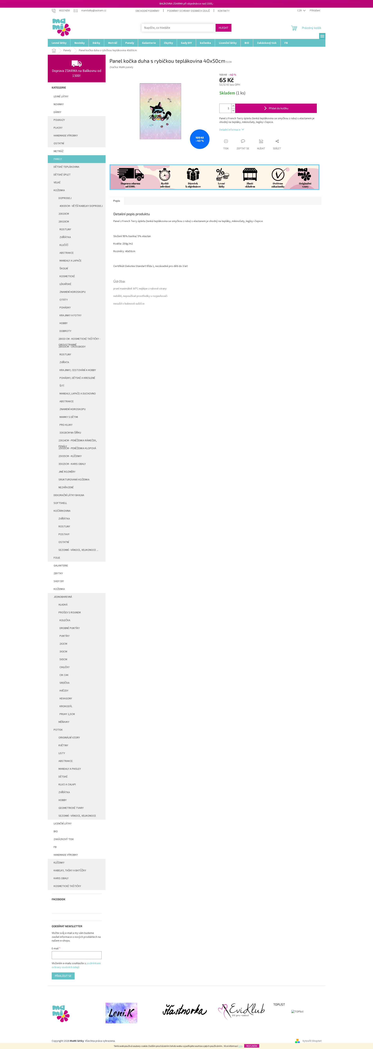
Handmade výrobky (66, 855)
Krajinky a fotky (70, 315)
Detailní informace (229, 130)
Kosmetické (67, 276)
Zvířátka (65, 237)
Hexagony (66, 699)
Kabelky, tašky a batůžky (70, 871)
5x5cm (63, 659)
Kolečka (65, 620)
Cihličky (65, 667)
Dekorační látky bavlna (69, 495)
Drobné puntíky (70, 628)
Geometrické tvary (71, 808)
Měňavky (64, 722)
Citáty (64, 300)
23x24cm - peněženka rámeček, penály (78, 441)
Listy (62, 753)
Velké (57, 183)
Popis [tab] (116, 201)
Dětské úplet (62, 175)
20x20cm (64, 214)
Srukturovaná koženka (74, 480)
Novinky (59, 104)
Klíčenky (59, 863)
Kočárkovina (62, 511)
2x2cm (63, 644)
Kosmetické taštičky (67, 886)
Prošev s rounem (70, 613)
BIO (56, 831)
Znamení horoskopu (73, 292)
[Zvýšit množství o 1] (233, 106)
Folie (57, 558)
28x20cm (64, 222)
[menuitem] (59, 43)
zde (240, 1046)
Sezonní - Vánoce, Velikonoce (77, 816)
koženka (59, 589)
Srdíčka (65, 683)
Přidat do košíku (278, 108)
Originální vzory (69, 738)
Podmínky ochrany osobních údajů (188, 11)
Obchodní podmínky (147, 11)
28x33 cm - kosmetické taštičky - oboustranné (79, 340)
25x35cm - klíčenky (70, 456)
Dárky (57, 112)
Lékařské (65, 284)
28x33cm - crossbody (72, 347)
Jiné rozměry (67, 472)
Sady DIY (59, 581)
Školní (64, 269)
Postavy (64, 534)
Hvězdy (64, 691)
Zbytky (58, 573)
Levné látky (61, 97)
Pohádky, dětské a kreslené (77, 378)
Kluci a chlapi (67, 785)
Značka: (121, 67)
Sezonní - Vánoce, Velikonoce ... (78, 550)
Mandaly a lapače (70, 261)
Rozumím (251, 1046)
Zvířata (64, 362)
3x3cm (63, 652)
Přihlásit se (63, 975)
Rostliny (65, 229)
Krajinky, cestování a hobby (78, 370)
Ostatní (59, 143)
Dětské (63, 777)
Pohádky (65, 308)
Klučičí (64, 245)
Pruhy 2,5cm (67, 714)
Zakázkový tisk (64, 839)
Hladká (63, 605)
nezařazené (66, 487)
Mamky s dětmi (69, 417)
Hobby (64, 323)
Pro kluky (66, 425)
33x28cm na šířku (70, 433)
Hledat (223, 27)
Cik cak (64, 675)
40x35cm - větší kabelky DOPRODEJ (81, 206)
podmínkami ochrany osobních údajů (76, 965)
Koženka (59, 190)
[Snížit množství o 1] (233, 110)
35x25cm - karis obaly (72, 464)
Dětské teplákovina (66, 167)
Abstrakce (67, 253)
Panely (58, 159)
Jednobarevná (63, 597)
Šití (62, 386)
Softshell (60, 503)
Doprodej (65, 198)
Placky (58, 128)
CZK (299, 10)
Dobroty (65, 331)
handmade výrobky (66, 136)
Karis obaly (61, 878)
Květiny (63, 745)
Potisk (58, 730)
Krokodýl (66, 706)
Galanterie (61, 566)
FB (55, 847)
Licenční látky (62, 824)
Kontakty (223, 11)
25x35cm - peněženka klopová (77, 448)
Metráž (58, 151)
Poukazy (59, 120)
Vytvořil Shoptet (312, 1041)
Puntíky (65, 636)
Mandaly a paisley (70, 769)
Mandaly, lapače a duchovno (78, 394)
